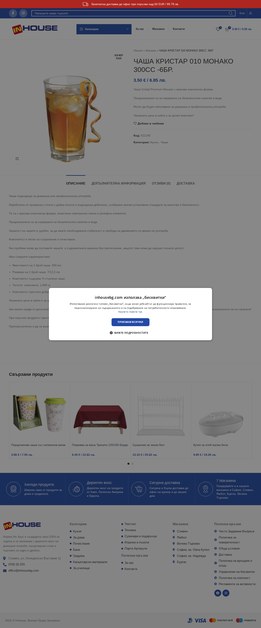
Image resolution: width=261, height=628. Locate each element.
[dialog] (130, 314)
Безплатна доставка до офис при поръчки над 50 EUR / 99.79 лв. (135, 4)
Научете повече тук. (130, 311)
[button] (130, 332)
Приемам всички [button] (130, 322)
